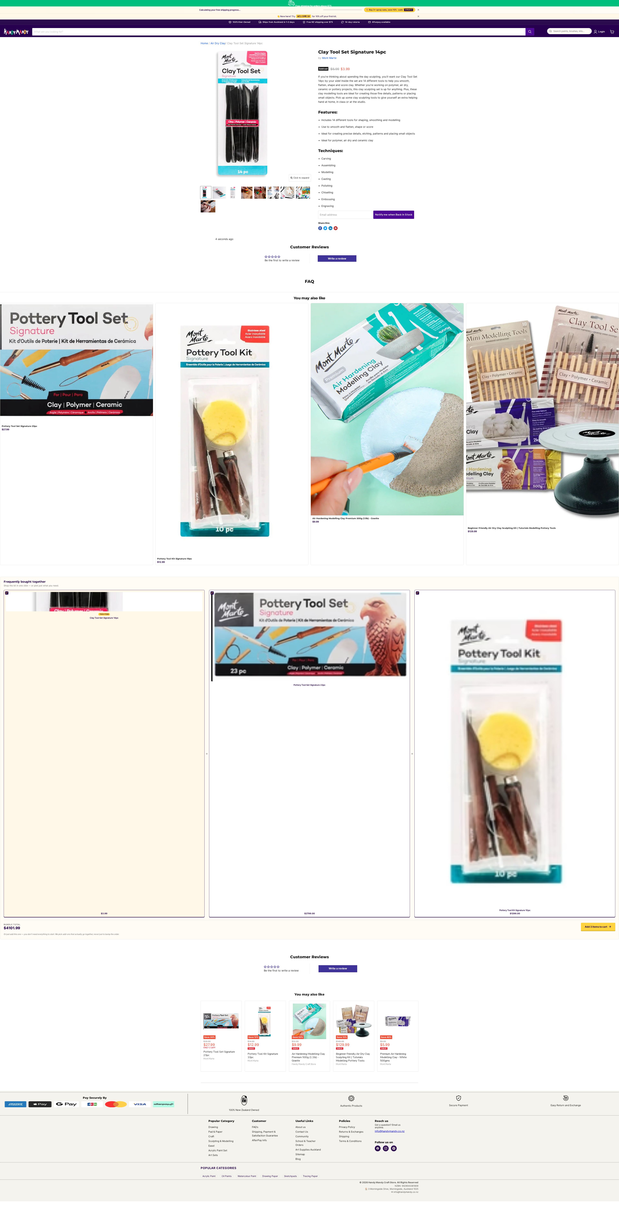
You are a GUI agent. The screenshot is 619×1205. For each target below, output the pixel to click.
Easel (211, 1145)
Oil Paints (226, 1176)
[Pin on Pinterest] (336, 228)
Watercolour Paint (247, 1176)
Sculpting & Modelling (220, 1141)
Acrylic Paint (209, 1176)
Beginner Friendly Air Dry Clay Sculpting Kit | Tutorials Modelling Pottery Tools (353, 1057)
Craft (211, 1136)
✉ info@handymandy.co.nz (404, 1192)
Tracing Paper (310, 1176)
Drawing (213, 1127)
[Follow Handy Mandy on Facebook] (378, 1148)
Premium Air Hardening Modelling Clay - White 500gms (393, 1057)
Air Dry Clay (218, 43)
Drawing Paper (270, 1176)
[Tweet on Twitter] (325, 228)
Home (204, 43)
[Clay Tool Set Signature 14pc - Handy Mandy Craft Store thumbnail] (205, 192)
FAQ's (255, 1127)
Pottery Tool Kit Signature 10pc (515, 910)
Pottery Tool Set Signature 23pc (309, 685)
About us (300, 1127)
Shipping (344, 1136)
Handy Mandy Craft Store (304, 1064)
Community (302, 1136)
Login (601, 31)
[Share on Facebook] (320, 228)
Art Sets (213, 1155)
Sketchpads (290, 1176)
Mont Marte (329, 58)
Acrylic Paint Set (217, 1150)
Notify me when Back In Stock (393, 214)
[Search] (530, 31)
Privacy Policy (347, 1127)
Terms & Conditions (350, 1141)
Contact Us (301, 1131)
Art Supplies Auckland (308, 1149)
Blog (298, 1158)
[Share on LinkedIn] (330, 228)
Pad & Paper (215, 1131)
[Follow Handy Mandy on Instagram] (386, 1148)
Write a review (337, 258)
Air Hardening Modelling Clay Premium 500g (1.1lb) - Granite (308, 1057)
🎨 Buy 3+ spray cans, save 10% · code (389, 10)
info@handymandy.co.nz (390, 1131)
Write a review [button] (338, 968)
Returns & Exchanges (351, 1131)
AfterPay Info (259, 1140)
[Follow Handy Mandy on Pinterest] (394, 1148)
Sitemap (300, 1154)
